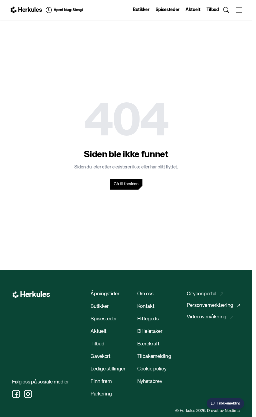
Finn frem (101, 381)
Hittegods (148, 319)
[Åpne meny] (239, 10)
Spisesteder (168, 10)
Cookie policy (151, 369)
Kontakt (145, 306)
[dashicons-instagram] (28, 394)
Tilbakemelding (154, 356)
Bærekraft (148, 344)
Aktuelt (193, 10)
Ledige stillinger (108, 369)
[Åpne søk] (226, 10)
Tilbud (212, 10)
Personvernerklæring (210, 305)
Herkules (30, 10)
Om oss (145, 294)
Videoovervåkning (206, 317)
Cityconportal (201, 294)
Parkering (101, 394)
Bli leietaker (149, 331)
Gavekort (100, 356)
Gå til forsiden (126, 184)
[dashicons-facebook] (16, 394)
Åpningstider (104, 294)
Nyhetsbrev (149, 381)
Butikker (141, 10)
